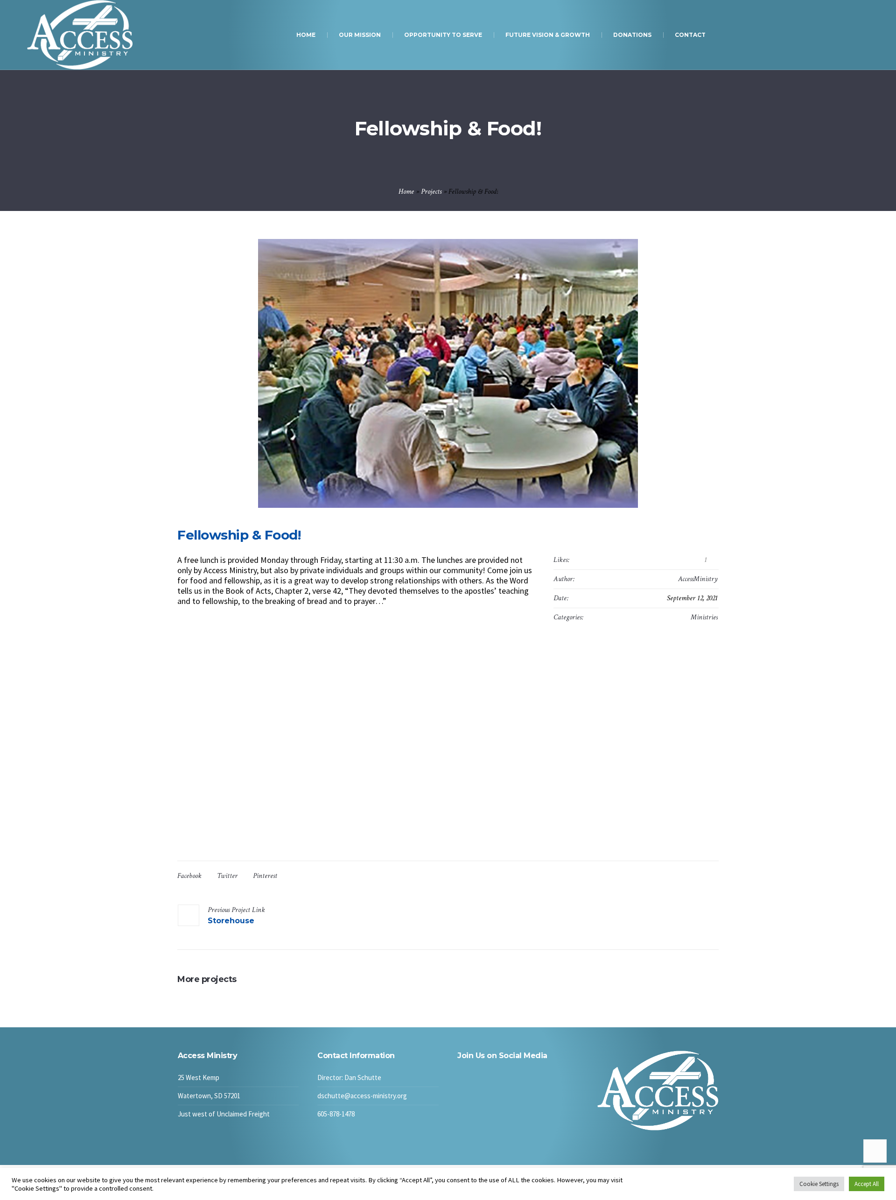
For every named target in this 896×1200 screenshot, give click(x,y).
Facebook (189, 876)
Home (406, 191)
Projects (431, 191)
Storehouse (231, 920)
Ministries (704, 617)
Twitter (227, 876)
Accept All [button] (866, 1184)
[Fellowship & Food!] (448, 373)
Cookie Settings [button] (819, 1184)
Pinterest (265, 876)
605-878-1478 (336, 1113)
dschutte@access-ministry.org (362, 1095)
